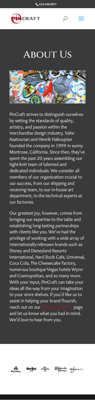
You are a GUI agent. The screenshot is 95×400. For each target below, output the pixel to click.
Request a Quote (57, 307)
